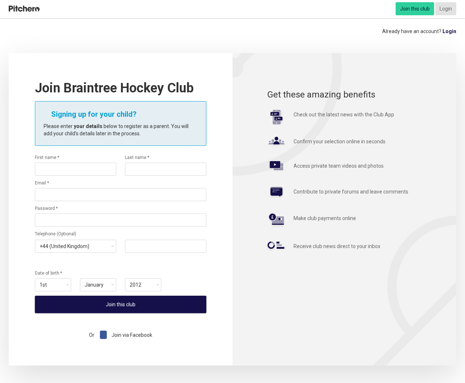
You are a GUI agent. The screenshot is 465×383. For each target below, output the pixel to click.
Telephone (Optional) (55, 233)
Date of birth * (48, 273)
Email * (42, 182)
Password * (46, 208)
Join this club (415, 9)
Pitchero (24, 8)
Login (446, 9)
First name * (47, 157)
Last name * (137, 157)
